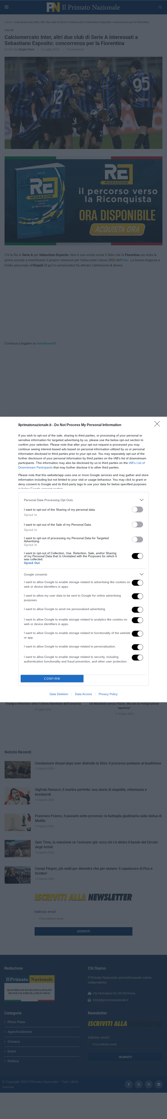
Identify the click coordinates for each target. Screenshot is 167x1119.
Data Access (83, 694)
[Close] (158, 425)
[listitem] (83, 500)
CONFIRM (52, 678)
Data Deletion (59, 694)
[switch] (137, 509)
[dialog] (83, 559)
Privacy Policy (108, 694)
